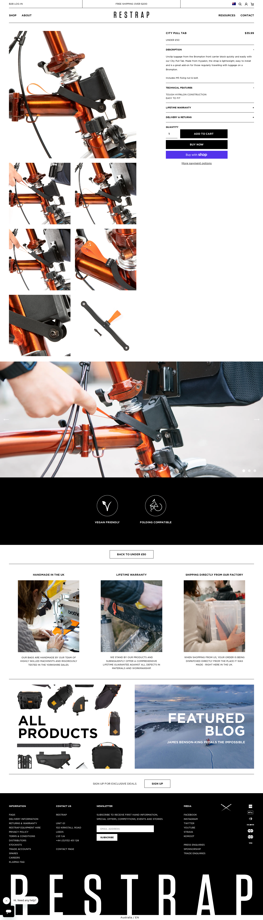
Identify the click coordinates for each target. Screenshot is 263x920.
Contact (247, 15)
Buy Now (196, 144)
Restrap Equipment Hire (25, 827)
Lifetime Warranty (131, 574)
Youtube (189, 827)
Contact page (65, 849)
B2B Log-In (16, 3)
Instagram (191, 818)
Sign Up (157, 783)
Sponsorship (192, 849)
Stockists (15, 844)
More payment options (197, 163)
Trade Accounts (20, 849)
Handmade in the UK (48, 574)
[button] (256, 420)
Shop (12, 15)
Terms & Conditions (22, 836)
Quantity (171, 127)
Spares (13, 853)
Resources (226, 15)
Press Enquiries (194, 844)
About (27, 15)
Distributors (17, 840)
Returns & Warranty (23, 823)
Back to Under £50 (131, 554)
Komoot (189, 836)
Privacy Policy (18, 831)
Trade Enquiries (194, 853)
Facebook (190, 814)
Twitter (189, 823)
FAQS (12, 814)
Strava (188, 831)
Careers (14, 857)
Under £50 (172, 39)
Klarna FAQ (17, 861)
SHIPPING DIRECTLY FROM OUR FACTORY (214, 574)
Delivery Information (23, 818)
